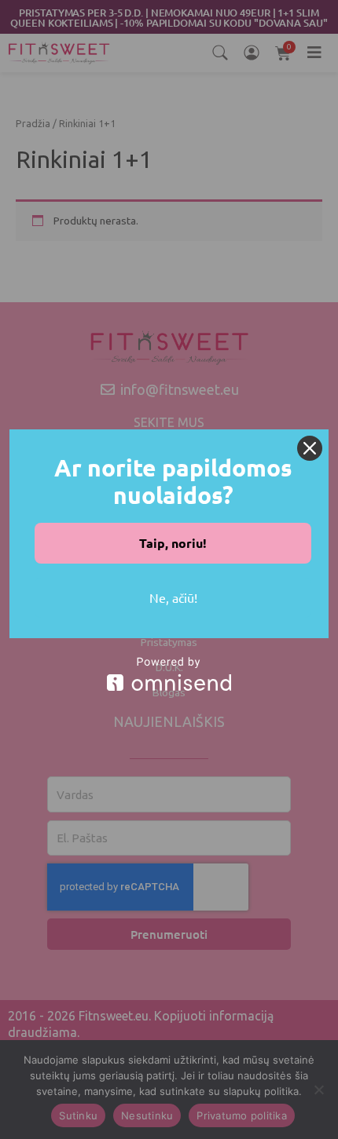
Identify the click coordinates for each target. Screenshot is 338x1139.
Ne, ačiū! (173, 597)
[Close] (310, 448)
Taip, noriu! (173, 543)
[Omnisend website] (169, 674)
